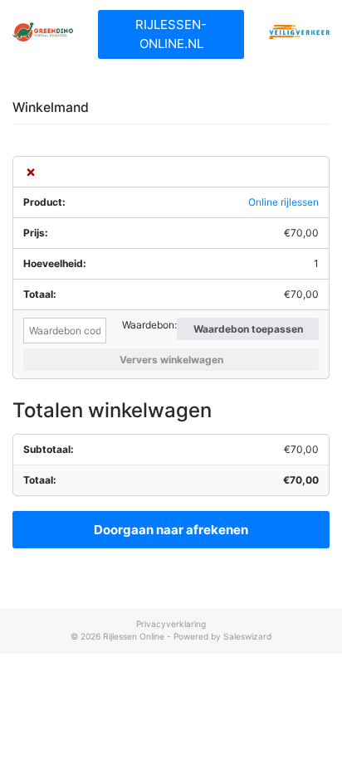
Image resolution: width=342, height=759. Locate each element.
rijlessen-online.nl (171, 34)
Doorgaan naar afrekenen (171, 530)
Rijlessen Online (133, 636)
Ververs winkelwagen (171, 359)
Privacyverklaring (171, 624)
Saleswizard (247, 636)
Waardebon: (149, 325)
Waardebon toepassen (248, 329)
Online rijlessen (283, 202)
